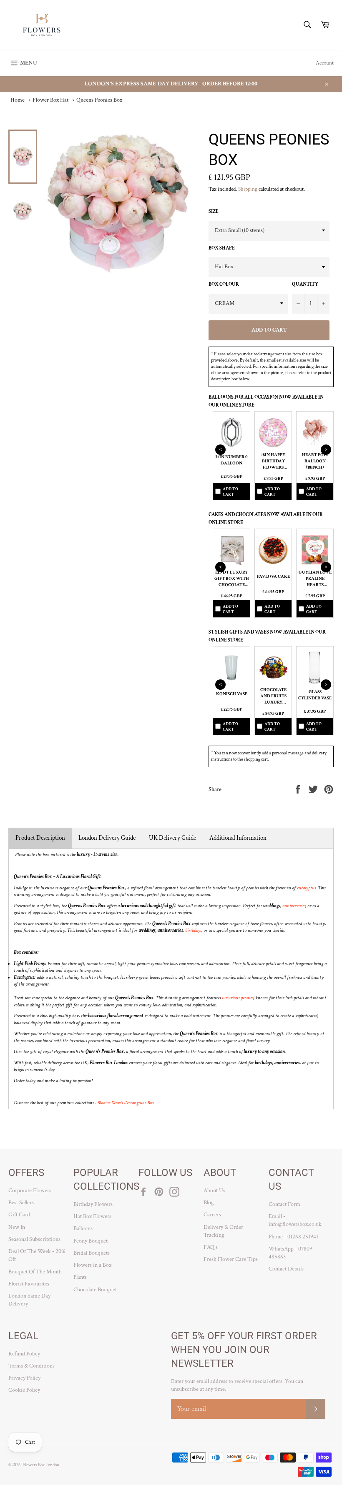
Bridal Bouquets (91, 1253)
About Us (214, 1190)
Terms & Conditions (31, 1366)
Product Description (40, 838)
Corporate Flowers (29, 1190)
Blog (209, 1202)
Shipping (247, 189)
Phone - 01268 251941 (293, 1236)
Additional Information (238, 838)
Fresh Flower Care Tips (231, 1259)
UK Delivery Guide (172, 838)
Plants (80, 1277)
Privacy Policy (24, 1378)
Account (325, 63)
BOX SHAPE (222, 248)
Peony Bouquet (90, 1241)
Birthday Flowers (93, 1204)
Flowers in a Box (92, 1265)
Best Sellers (21, 1202)
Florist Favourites (28, 1284)
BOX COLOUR (224, 284)
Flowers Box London (41, 1465)
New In (16, 1227)
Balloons (83, 1228)
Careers (212, 1214)
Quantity (305, 284)
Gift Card (19, 1214)
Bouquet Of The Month (35, 1271)
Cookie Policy (24, 1390)
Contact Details (286, 1269)
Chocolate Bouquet (95, 1289)
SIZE (214, 211)
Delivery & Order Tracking (223, 1231)
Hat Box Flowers (92, 1216)
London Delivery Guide (107, 838)
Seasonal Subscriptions (34, 1239)
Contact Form (284, 1204)
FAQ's (211, 1247)
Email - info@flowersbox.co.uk (295, 1220)
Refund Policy (24, 1354)
